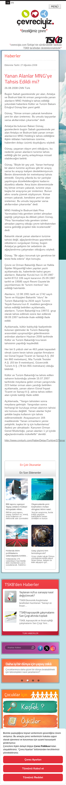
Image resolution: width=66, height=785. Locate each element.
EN (12, 2)
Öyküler (30, 722)
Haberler (13, 56)
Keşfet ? (30, 708)
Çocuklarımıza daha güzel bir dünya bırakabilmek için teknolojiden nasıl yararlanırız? (30, 670)
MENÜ (55, 7)
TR (7, 2)
